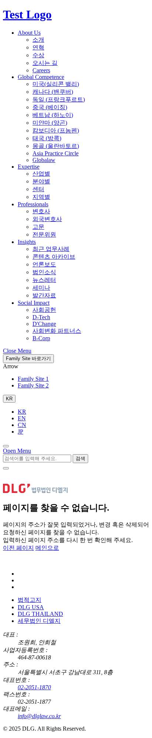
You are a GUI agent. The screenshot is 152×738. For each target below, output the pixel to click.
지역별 (41, 197)
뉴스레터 (44, 280)
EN (22, 418)
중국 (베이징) (49, 107)
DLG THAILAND (40, 614)
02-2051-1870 (34, 687)
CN (22, 425)
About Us (29, 33)
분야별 (41, 181)
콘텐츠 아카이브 (53, 257)
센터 (38, 189)
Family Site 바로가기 (28, 358)
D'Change (44, 324)
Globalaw (43, 160)
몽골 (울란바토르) (55, 146)
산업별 (41, 173)
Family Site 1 (33, 379)
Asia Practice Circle (55, 153)
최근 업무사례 (50, 249)
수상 (38, 55)
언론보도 (44, 264)
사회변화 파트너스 (56, 331)
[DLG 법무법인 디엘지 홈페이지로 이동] (40, 561)
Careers (41, 70)
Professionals (33, 204)
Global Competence (41, 77)
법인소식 (44, 272)
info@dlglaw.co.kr (39, 716)
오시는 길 (45, 63)
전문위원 (44, 234)
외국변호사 (47, 219)
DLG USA (31, 607)
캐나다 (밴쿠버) (52, 92)
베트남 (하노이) (52, 115)
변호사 (41, 211)
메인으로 (47, 548)
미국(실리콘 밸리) (55, 84)
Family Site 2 (33, 385)
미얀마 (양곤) (49, 123)
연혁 (38, 47)
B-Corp (41, 338)
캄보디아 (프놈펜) (55, 130)
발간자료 (44, 295)
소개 (38, 40)
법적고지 (29, 600)
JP (20, 431)
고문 (38, 227)
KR (22, 411)
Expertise (28, 166)
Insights (27, 242)
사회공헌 (44, 310)
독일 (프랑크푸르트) (58, 99)
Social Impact (33, 303)
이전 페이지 (18, 548)
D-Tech (41, 317)
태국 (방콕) (46, 138)
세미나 (41, 287)
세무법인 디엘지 (39, 621)
